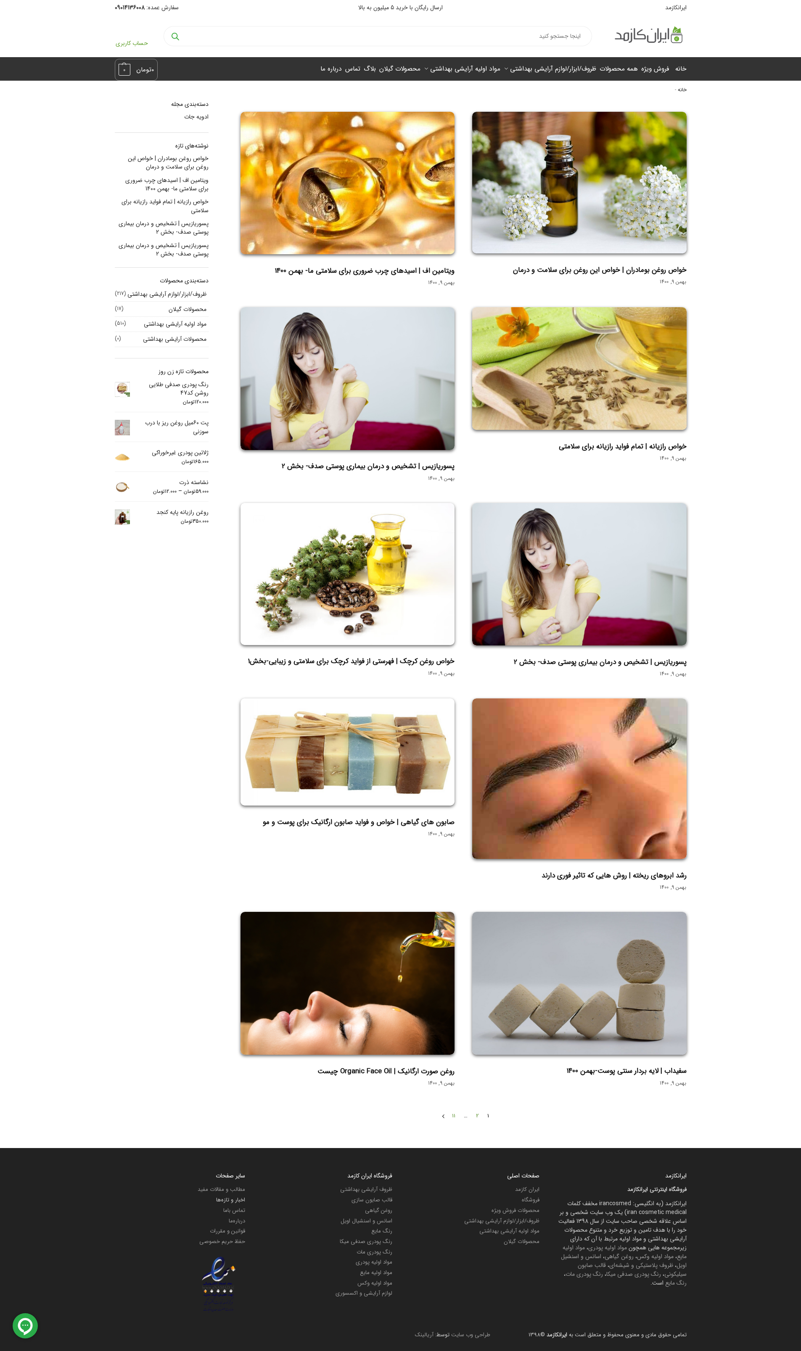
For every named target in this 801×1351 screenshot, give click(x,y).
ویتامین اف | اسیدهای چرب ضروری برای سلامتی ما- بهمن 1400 (365, 271)
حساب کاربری (132, 43)
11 (453, 1115)
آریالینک (424, 1334)
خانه (682, 90)
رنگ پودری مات (584, 1274)
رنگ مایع (676, 1283)
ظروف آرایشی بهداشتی (366, 1189)
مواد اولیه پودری (607, 1247)
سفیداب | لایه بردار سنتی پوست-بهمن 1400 (627, 1071)
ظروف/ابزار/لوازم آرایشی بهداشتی (166, 294)
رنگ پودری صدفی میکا (633, 1274)
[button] (136, 70)
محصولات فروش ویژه (515, 1210)
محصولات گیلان (187, 309)
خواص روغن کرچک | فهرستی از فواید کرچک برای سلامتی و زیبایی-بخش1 (351, 661)
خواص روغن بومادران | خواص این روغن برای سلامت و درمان (600, 270)
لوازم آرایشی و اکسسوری (364, 1293)
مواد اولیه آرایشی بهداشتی (175, 324)
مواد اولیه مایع (376, 1272)
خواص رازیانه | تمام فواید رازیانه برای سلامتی (623, 446)
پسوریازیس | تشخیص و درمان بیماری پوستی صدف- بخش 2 (368, 466)
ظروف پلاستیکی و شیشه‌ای (641, 1265)
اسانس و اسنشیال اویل (366, 1221)
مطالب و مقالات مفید (221, 1189)
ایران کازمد (527, 1189)
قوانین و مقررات (227, 1231)
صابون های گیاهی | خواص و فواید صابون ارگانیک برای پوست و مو (359, 822)
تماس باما (234, 1210)
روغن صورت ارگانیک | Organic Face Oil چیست (386, 1071)
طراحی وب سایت (470, 1334)
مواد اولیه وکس (655, 1256)
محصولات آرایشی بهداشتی (174, 339)
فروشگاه (530, 1200)
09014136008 (130, 7)
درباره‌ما (237, 1221)
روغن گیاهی (619, 1256)
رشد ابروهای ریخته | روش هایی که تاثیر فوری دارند (614, 875)
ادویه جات (196, 116)
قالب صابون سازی (372, 1200)
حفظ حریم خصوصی (222, 1241)
